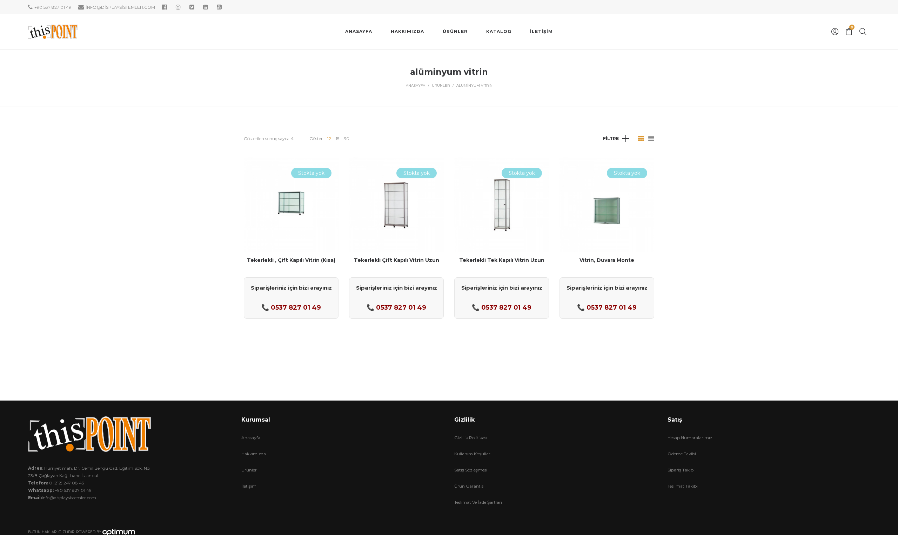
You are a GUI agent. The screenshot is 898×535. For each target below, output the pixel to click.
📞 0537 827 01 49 (291, 307)
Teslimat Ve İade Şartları (478, 502)
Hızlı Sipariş (291, 201)
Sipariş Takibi (681, 470)
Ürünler (441, 85)
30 (346, 138)
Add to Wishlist (327, 167)
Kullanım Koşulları (472, 453)
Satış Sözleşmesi (470, 470)
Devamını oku (291, 227)
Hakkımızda (253, 453)
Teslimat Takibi (683, 486)
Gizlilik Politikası (470, 437)
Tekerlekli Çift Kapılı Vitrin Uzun (396, 260)
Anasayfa (415, 85)
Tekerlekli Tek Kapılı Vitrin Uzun (501, 260)
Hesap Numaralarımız (690, 437)
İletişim (248, 486)
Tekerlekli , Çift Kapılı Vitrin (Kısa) (291, 260)
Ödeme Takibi (682, 453)
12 (329, 138)
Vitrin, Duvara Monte (606, 260)
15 (337, 138)
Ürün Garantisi (469, 486)
